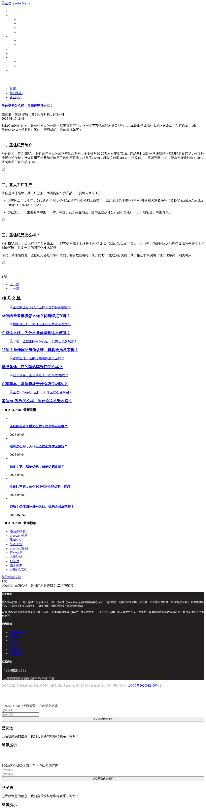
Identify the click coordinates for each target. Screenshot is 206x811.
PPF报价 (24, 40)
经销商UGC (18, 569)
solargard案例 (19, 548)
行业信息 (16, 552)
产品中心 (16, 15)
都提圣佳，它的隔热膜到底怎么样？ (32, 367)
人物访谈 (16, 557)
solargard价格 (19, 535)
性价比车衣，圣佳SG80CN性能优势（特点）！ (43, 486)
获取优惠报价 (11, 577)
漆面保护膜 (26, 19)
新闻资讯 (16, 53)
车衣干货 (16, 544)
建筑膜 (22, 32)
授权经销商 (18, 49)
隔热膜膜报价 (27, 44)
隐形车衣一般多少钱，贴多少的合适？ (37, 466)
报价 (13, 36)
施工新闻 (16, 565)
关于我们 (16, 57)
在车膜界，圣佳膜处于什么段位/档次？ (35, 384)
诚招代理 (16, 70)
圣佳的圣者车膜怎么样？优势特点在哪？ (36, 316)
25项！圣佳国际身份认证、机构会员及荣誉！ (40, 350)
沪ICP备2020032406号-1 (145, 685)
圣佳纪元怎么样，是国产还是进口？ (27, 105)
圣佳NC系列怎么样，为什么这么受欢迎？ (37, 401)
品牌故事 (24, 61)
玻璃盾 (22, 27)
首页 (13, 11)
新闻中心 (16, 93)
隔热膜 (22, 23)
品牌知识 (16, 540)
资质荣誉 (24, 66)
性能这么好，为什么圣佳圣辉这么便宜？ (36, 333)
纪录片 (14, 561)
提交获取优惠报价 (103, 718)
